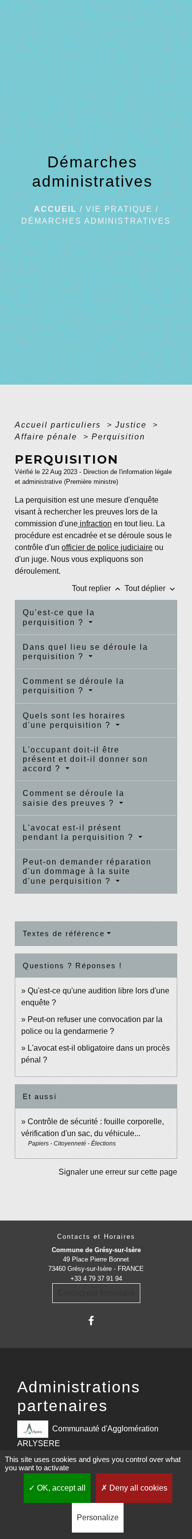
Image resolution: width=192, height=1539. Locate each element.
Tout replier (97, 588)
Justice (132, 425)
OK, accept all (60, 1488)
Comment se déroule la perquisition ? (74, 686)
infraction (95, 523)
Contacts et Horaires (96, 1236)
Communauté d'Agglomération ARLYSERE (88, 1435)
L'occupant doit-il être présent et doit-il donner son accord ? (85, 759)
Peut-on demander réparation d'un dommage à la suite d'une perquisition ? (87, 871)
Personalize (98, 1517)
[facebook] (96, 1320)
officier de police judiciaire (107, 547)
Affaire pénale (47, 437)
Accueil (55, 209)
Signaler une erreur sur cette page (118, 1172)
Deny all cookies (137, 1488)
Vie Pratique (119, 209)
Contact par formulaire (96, 1293)
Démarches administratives (96, 221)
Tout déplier (151, 588)
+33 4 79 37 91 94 (96, 1278)
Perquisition (118, 437)
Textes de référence (64, 933)
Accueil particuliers (59, 425)
